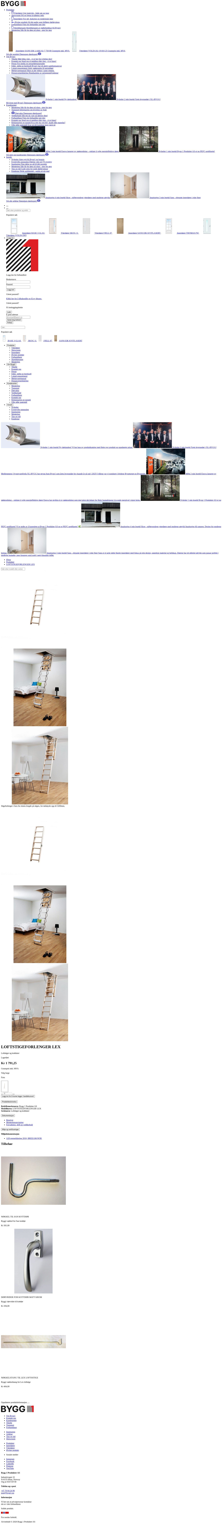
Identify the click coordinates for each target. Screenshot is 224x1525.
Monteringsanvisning (14, 1122)
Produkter (10, 562)
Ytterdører (15, 348)
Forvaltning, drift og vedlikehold (19, 1125)
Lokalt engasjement (19, 376)
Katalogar (15, 419)
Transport (15, 388)
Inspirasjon (15, 412)
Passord (9, 284)
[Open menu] (7, 206)
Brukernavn (11, 279)
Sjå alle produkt (13, 54)
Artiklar (9, 1434)
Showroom (15, 350)
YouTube (10, 1468)
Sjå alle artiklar (12, 201)
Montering (15, 362)
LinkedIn (10, 1464)
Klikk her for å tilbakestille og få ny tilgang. (24, 299)
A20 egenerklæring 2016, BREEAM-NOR (24, 1138)
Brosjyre (9, 1120)
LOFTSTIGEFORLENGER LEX (20, 564)
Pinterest (9, 1466)
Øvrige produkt (17, 355)
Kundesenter (11, 1420)
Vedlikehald (16, 393)
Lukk (9, 312)
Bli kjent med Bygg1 (15, 103)
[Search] (7, 208)
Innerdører (15, 352)
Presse (14, 371)
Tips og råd (16, 416)
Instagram (10, 1459)
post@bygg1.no (7, 1493)
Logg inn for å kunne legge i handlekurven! (18, 1096)
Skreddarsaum (17, 359)
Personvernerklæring (19, 381)
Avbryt (9, 323)
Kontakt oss (16, 369)
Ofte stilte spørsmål (19, 402)
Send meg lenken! (14, 320)
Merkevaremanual (18, 378)
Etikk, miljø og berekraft (21, 374)
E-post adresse (12, 314)
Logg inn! (10, 290)
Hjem (8, 560)
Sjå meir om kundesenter (16, 155)
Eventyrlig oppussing (20, 409)
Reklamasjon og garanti (21, 400)
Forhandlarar (16, 357)
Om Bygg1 (10, 1416)
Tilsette (14, 367)
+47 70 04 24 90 (8, 1491)
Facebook (10, 1461)
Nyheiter (15, 407)
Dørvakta (15, 390)
